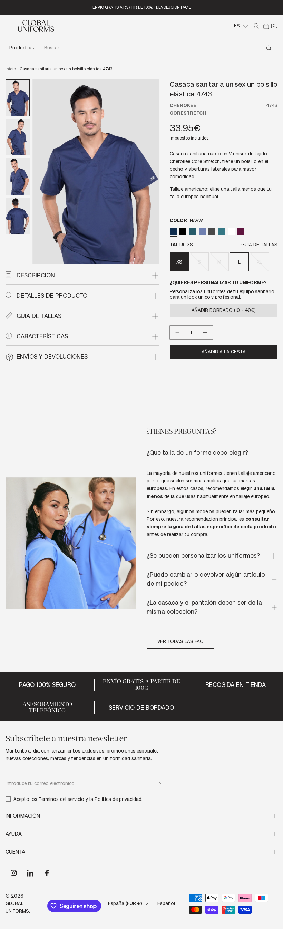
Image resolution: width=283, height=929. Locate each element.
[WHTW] (231, 231)
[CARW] (192, 231)
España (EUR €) (125, 904)
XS (179, 262)
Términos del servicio (61, 799)
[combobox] (159, 48)
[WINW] (240, 231)
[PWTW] (211, 231)
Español (166, 904)
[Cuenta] (256, 26)
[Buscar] (269, 48)
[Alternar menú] (10, 26)
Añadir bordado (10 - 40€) (224, 310)
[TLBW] (221, 231)
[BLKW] (182, 231)
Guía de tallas (259, 245)
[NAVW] (173, 231)
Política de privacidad (118, 799)
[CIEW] (202, 231)
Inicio (11, 69)
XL (263, 265)
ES (237, 26)
